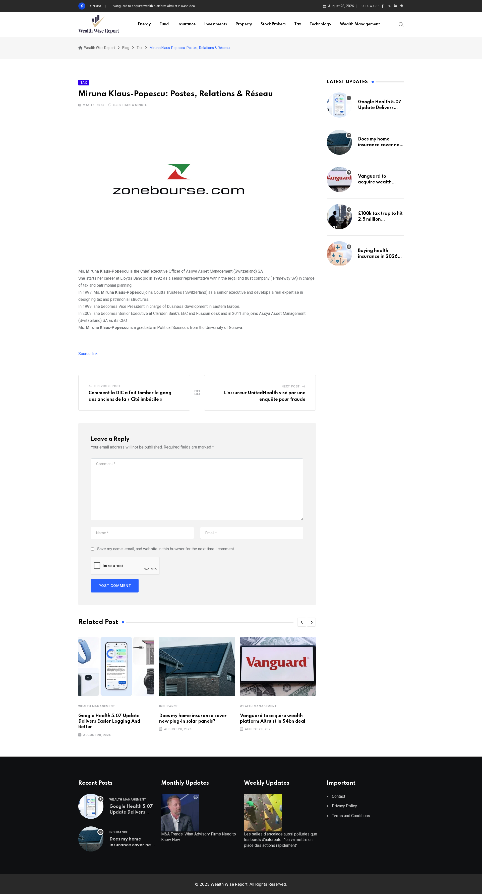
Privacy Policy (344, 806)
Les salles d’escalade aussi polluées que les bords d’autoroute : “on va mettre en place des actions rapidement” (280, 840)
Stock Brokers (273, 24)
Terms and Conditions (351, 815)
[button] (301, 622)
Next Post (291, 386)
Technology (320, 24)
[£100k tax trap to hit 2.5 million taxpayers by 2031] (339, 216)
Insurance (186, 24)
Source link (88, 353)
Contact (338, 796)
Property (243, 24)
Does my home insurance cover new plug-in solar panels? (381, 145)
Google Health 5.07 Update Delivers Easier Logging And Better (109, 721)
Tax (297, 24)
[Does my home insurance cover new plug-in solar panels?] (339, 142)
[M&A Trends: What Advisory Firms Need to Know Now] (180, 812)
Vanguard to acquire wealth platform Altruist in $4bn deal (154, 6)
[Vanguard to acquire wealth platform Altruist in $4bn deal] (339, 179)
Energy (144, 24)
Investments (215, 24)
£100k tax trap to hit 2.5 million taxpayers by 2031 (380, 219)
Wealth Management (360, 24)
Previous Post (107, 386)
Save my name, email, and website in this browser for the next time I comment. (166, 549)
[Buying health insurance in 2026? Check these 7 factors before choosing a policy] (339, 253)
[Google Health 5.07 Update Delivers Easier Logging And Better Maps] (339, 105)
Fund (164, 24)
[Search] (401, 24)
